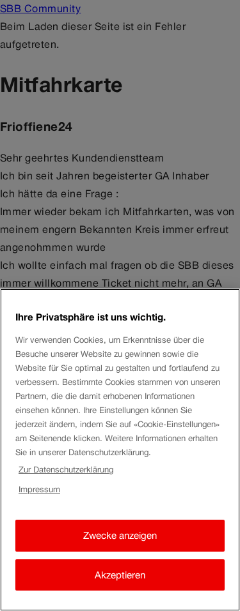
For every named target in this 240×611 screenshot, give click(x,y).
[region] (120, 450)
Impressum (39, 489)
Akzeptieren (120, 575)
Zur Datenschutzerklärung (66, 469)
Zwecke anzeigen (120, 535)
